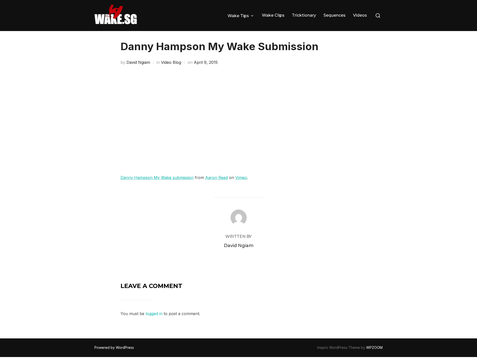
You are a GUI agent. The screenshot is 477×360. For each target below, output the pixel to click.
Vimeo (241, 177)
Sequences (334, 15)
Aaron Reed (216, 177)
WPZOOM (374, 347)
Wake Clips (273, 15)
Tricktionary (304, 15)
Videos (360, 15)
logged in (154, 313)
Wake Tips (238, 15)
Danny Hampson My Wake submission (157, 177)
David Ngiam (138, 62)
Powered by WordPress (114, 347)
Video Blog (171, 62)
